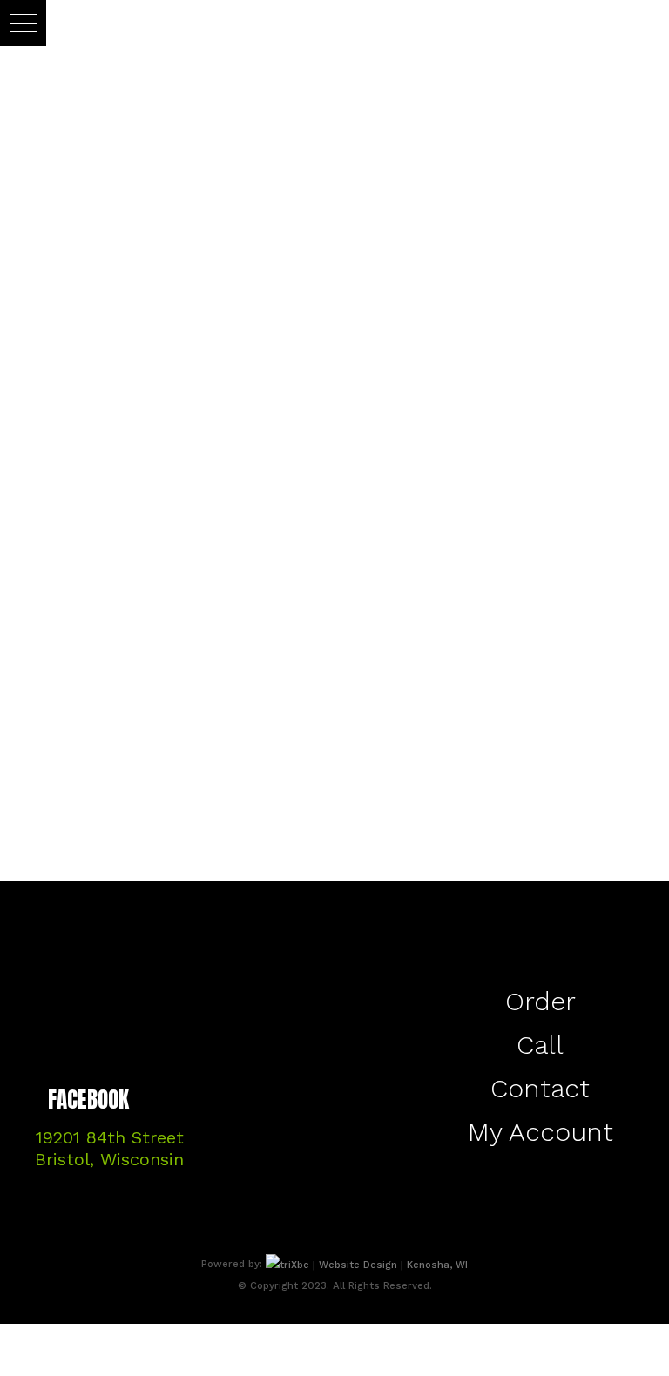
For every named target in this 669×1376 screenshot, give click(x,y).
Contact (540, 1088)
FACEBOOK (88, 1102)
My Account (540, 1131)
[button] (23, 23)
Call (540, 1044)
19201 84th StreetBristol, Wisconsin (109, 1148)
